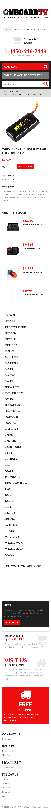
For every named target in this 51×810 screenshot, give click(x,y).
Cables (8, 369)
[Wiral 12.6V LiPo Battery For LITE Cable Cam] (22, 102)
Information (7, 739)
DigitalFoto (12, 387)
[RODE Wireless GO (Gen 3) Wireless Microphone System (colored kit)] (13, 274)
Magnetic (10, 440)
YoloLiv (9, 554)
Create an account (38, 29)
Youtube (6, 787)
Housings (10, 422)
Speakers (9, 512)
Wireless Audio (13, 542)
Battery (11, 175)
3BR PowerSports (15, 327)
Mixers (8, 452)
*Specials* (10, 321)
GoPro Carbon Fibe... (34, 294)
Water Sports (13, 536)
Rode (7, 494)
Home (4, 92)
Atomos (9, 351)
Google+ (6, 796)
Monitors (10, 458)
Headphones (12, 410)
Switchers (10, 524)
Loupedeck (11, 428)
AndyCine (10, 339)
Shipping (6, 755)
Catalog (10, 66)
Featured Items (13, 393)
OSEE (7, 464)
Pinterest (6, 792)
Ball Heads (11, 357)
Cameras (9, 375)
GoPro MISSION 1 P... (34, 248)
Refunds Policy (8, 751)
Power (8, 470)
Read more (12, 622)
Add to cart (25, 166)
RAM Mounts (12, 476)
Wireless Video (13, 548)
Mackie (8, 434)
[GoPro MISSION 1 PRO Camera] (13, 251)
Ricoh (8, 488)
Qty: (4, 167)
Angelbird (10, 345)
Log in (20, 29)
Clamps (9, 381)
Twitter (5, 779)
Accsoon (10, 333)
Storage (9, 518)
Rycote (8, 500)
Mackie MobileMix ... (33, 224)
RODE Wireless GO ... (34, 272)
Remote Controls (15, 482)
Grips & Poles (12, 405)
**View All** (15, 92)
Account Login (8, 767)
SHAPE (8, 506)
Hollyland (11, 416)
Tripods (9, 530)
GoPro (8, 399)
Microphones (12, 446)
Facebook (6, 783)
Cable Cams (11, 363)
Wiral (12, 179)
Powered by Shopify (40, 807)
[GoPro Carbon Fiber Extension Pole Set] (13, 297)
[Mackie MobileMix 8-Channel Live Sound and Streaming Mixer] (13, 227)
